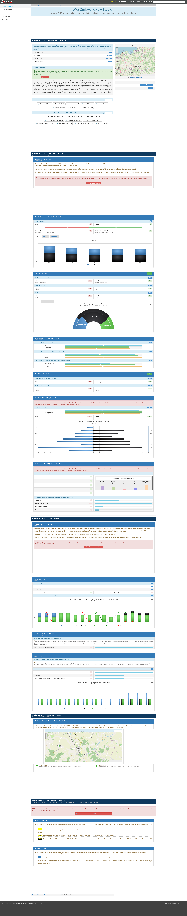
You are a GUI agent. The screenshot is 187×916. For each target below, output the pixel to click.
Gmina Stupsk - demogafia (94, 183)
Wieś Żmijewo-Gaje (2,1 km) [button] (74, 116)
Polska (33, 5)
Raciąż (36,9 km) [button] (73, 107)
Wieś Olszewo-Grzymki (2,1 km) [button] (54, 120)
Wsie (150, 1)
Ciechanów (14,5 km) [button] (45, 103)
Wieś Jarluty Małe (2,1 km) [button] (94, 116)
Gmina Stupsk (58, 5)
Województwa (123, 1)
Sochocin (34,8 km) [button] (102, 103)
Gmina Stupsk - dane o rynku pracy (94, 546)
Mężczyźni (50, 301)
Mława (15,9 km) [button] (59, 103)
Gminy (138, 1)
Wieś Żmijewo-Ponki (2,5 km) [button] (93, 120)
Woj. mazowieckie (41, 5)
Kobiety (43, 301)
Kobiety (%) (45, 236)
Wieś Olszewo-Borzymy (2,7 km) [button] (45, 123)
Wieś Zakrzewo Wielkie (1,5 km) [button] (54, 116)
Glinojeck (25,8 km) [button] (88, 103)
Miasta (145, 1)
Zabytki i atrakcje (6, 16)
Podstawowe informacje (7, 6)
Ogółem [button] (38, 236)
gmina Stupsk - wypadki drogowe (84, 813)
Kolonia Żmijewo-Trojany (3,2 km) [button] (84, 123)
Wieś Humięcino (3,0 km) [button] (65, 123)
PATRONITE (40, 903)
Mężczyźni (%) (54, 236)
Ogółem (37, 301)
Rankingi (113, 1)
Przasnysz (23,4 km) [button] (73, 103)
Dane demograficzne (7, 9)
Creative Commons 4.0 (18, 903)
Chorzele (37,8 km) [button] (87, 107)
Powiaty (132, 1)
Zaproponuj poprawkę (45, 77)
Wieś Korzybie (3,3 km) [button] (104, 123)
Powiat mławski (50, 5)
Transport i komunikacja (7, 19)
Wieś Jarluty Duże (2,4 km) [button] (74, 120)
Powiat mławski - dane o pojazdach (103, 813)
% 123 (149, 273)
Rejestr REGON (5, 13)
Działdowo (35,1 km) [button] (59, 107)
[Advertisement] (171, 30)
